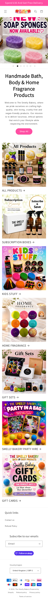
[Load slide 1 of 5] (17, 66)
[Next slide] (35, 66)
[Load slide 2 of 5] (20, 66)
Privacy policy (35, 592)
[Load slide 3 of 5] (24, 66)
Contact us (10, 520)
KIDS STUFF (10, 294)
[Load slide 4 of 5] (27, 66)
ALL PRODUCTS (12, 190)
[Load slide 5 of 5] (30, 66)
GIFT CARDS (10, 500)
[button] (5, 11)
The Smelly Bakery (22, 589)
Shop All (24, 131)
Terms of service (25, 596)
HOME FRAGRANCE (14, 345)
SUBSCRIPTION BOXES (16, 242)
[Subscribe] (39, 544)
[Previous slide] (13, 66)
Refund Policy (11, 526)
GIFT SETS (9, 397)
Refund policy (21, 592)
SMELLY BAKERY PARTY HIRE (20, 449)
